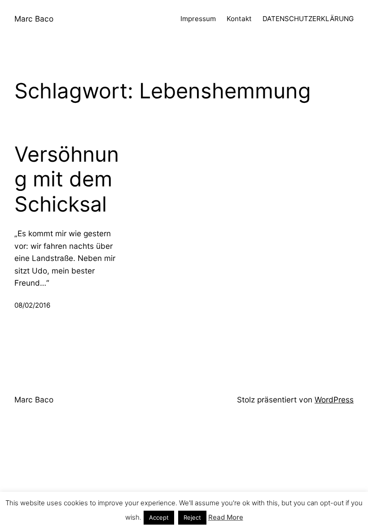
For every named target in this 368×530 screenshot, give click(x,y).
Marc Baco (33, 18)
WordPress (334, 399)
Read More (225, 517)
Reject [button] (192, 517)
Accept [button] (159, 517)
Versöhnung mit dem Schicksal (66, 179)
